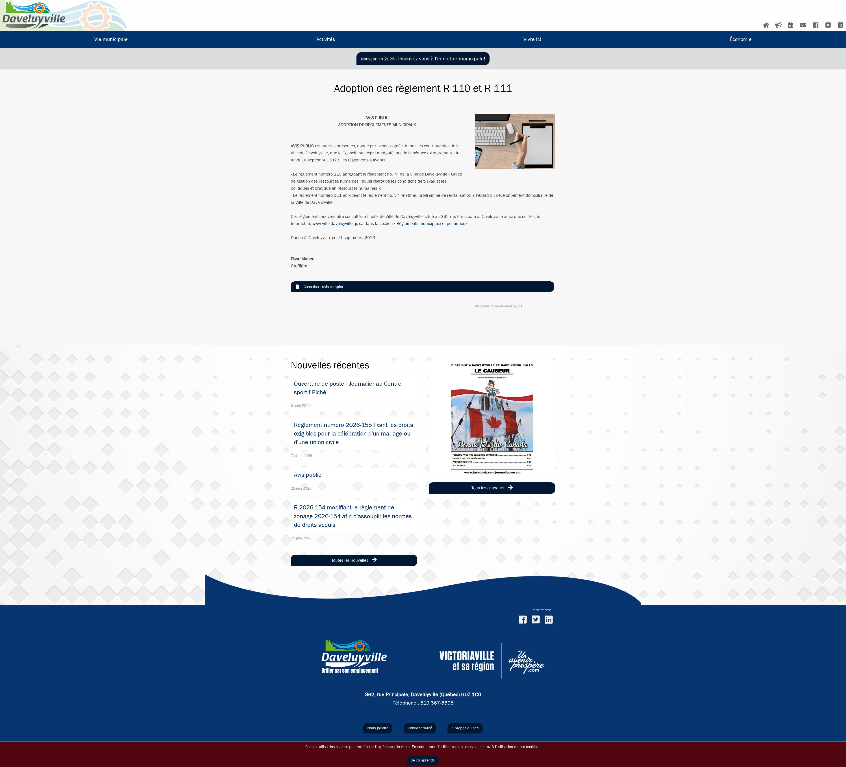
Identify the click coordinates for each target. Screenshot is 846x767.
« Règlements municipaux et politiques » (431, 223)
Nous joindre (377, 728)
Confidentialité (420, 728)
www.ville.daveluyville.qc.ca (338, 223)
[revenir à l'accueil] (33, 15)
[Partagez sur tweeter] (536, 619)
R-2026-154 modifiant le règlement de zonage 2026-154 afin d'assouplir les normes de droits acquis (353, 516)
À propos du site (465, 728)
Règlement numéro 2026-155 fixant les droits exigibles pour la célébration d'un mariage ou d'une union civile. (353, 433)
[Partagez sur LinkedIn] (549, 619)
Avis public (307, 475)
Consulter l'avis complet (323, 286)
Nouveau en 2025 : (423, 58)
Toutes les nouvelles (350, 560)
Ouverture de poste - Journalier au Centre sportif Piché (347, 388)
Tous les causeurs (488, 488)
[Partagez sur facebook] (523, 619)
